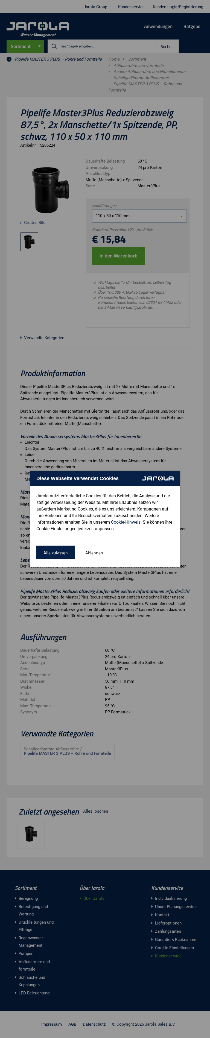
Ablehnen (94, 552)
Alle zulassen (55, 552)
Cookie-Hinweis (126, 522)
